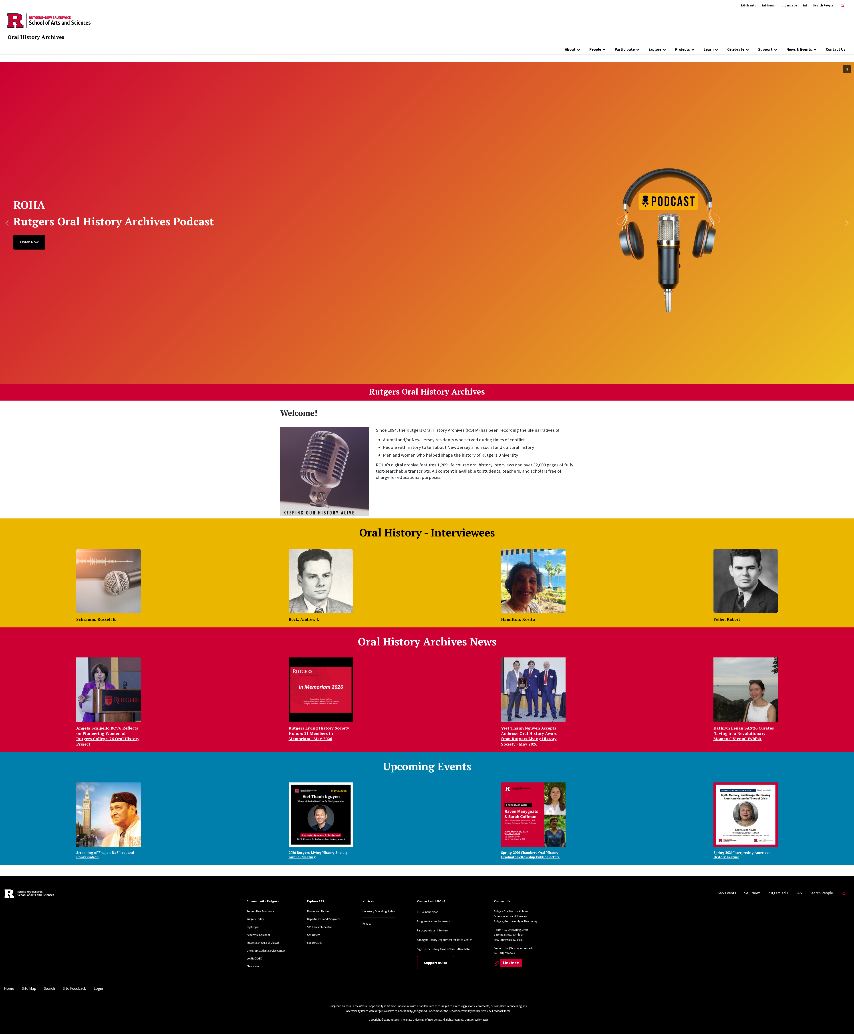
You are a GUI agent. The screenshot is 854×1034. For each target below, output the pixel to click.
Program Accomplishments (433, 921)
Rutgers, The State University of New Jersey (416, 1019)
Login (98, 988)
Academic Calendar (258, 935)
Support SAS (314, 942)
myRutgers (253, 927)
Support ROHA (435, 962)
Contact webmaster (476, 1019)
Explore (655, 49)
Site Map (29, 988)
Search (49, 988)
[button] (847, 69)
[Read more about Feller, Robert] (745, 581)
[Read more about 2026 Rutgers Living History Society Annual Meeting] (321, 814)
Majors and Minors (318, 911)
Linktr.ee (511, 962)
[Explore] (664, 49)
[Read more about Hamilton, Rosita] (533, 581)
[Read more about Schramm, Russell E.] (108, 581)
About (570, 49)
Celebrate (735, 49)
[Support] (776, 49)
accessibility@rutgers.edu (413, 1011)
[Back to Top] (844, 1023)
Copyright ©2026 (379, 1019)
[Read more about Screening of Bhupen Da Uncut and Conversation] (108, 814)
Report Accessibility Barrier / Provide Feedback (476, 1011)
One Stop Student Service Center (266, 950)
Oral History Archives (36, 36)
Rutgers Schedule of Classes (263, 942)
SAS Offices (313, 935)
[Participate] (638, 49)
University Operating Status (379, 911)
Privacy (367, 923)
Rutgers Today (255, 919)
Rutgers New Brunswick (260, 911)
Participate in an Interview (432, 930)
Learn (709, 49)
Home (9, 988)
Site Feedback (74, 988)
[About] (579, 49)
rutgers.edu (788, 5)
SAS (805, 5)
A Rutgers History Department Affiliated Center (444, 939)
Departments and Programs (323, 919)
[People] (604, 49)
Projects (682, 49)
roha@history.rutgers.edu (518, 948)
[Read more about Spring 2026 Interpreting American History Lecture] (745, 814)
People (595, 49)
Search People (823, 5)
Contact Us (835, 49)
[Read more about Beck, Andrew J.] (321, 581)
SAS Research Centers (319, 927)
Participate (625, 49)
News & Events (799, 49)
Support (765, 49)
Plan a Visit (253, 966)
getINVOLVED (254, 958)
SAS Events (748, 5)
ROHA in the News (427, 912)
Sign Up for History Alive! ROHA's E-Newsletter (443, 949)
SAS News (768, 5)
